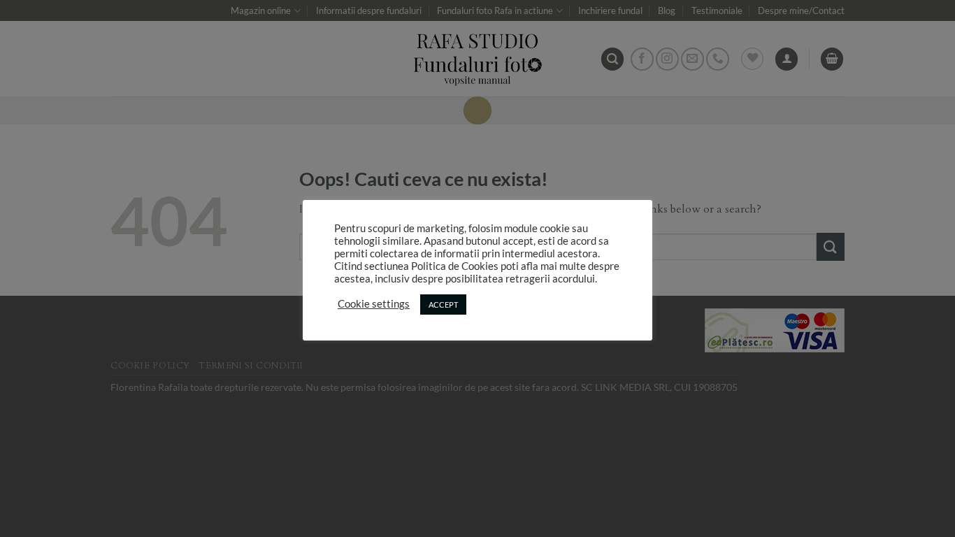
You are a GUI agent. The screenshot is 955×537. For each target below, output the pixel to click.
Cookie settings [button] (374, 304)
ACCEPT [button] (443, 304)
